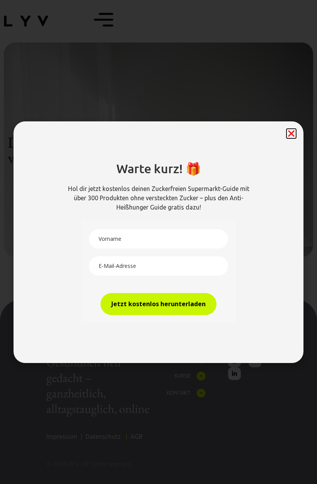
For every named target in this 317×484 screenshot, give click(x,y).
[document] (158, 242)
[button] (291, 133)
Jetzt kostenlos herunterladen (158, 304)
